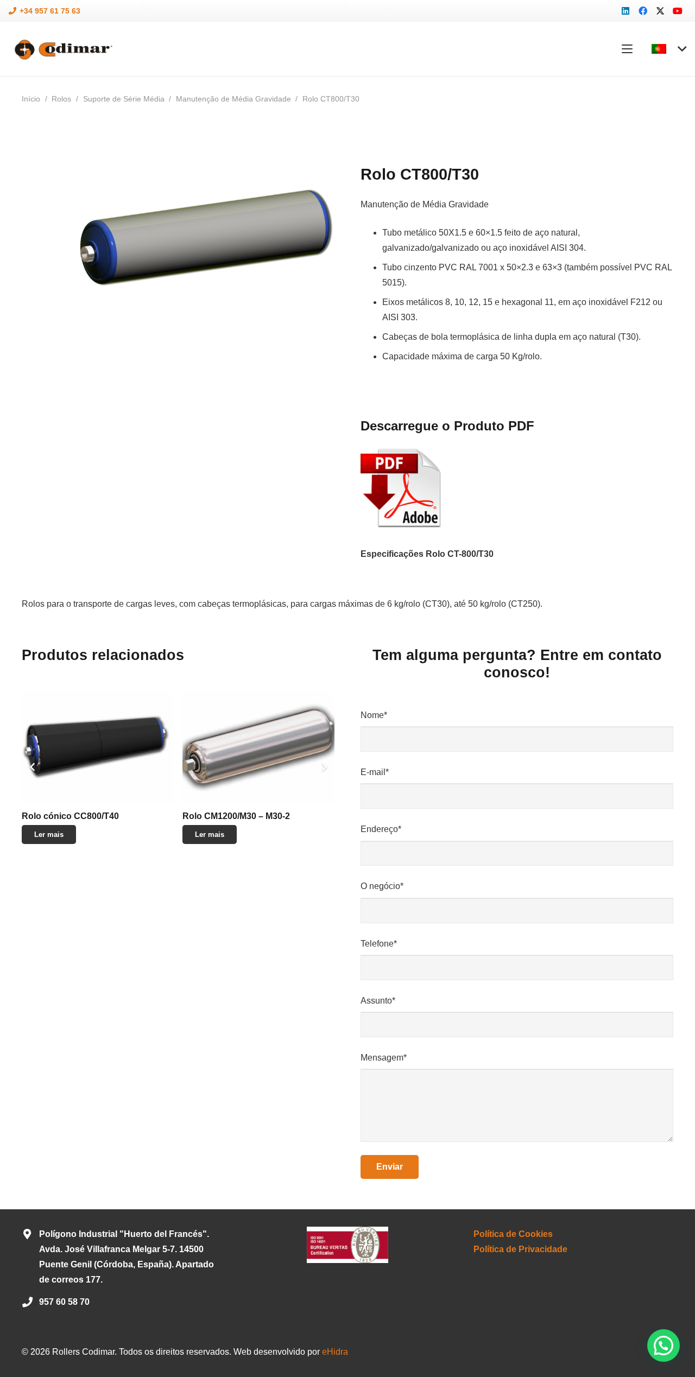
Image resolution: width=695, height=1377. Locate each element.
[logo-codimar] (62, 49)
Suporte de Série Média (124, 98)
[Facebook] (643, 11)
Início (31, 98)
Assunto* (378, 1000)
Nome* (374, 715)
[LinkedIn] (625, 11)
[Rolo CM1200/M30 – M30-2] (258, 747)
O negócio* (382, 886)
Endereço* (381, 829)
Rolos (61, 98)
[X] (660, 11)
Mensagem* (384, 1057)
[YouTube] (677, 11)
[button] (627, 48)
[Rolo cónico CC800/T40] (98, 747)
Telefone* (379, 943)
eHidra (335, 1351)
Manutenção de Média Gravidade (233, 98)
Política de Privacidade (520, 1249)
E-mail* (375, 772)
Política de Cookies (513, 1234)
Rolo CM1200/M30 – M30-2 (236, 816)
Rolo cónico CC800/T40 (70, 816)
